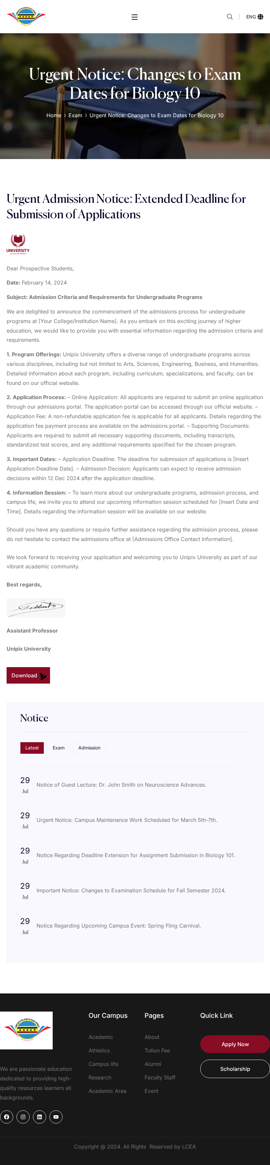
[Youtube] (56, 1117)
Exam (75, 115)
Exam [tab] (59, 747)
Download (25, 675)
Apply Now (235, 1044)
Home (53, 115)
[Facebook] (6, 1117)
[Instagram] (23, 1117)
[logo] (26, 16)
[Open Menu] (135, 17)
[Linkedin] (39, 1117)
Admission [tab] (89, 747)
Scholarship (235, 1069)
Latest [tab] (32, 747)
